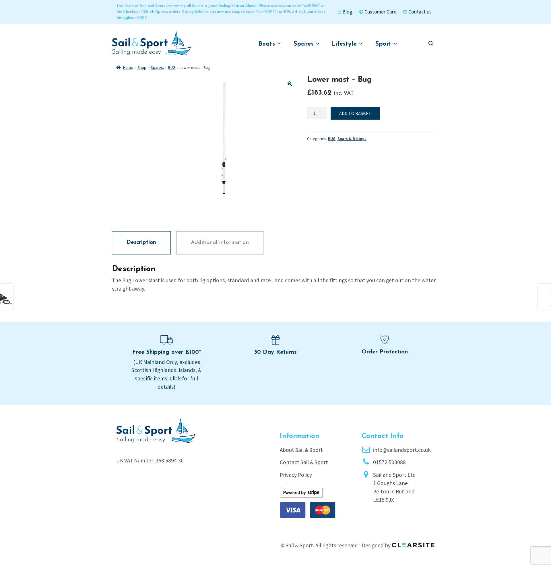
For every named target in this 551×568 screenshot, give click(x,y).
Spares (305, 44)
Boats (267, 44)
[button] (289, 83)
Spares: (157, 67)
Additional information (220, 242)
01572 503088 (389, 462)
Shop (141, 67)
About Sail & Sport (301, 449)
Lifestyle (345, 44)
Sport (384, 44)
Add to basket (355, 113)
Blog (346, 12)
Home (128, 67)
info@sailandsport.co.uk (402, 449)
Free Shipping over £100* (166, 352)
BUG (171, 67)
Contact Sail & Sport (304, 462)
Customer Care (379, 12)
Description (141, 242)
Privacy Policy (296, 474)
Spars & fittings (351, 138)
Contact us (419, 12)
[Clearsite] (413, 543)
